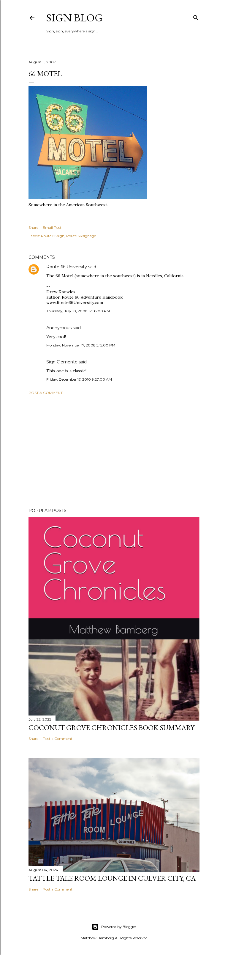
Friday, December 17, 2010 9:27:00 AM (79, 379)
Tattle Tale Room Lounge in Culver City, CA (112, 878)
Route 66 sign (52, 236)
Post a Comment (45, 392)
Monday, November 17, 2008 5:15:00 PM (80, 345)
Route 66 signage (81, 236)
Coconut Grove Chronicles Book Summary (111, 727)
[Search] (196, 16)
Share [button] (33, 227)
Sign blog (74, 18)
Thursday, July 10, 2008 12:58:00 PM (78, 311)
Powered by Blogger (118, 926)
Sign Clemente (61, 362)
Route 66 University (66, 267)
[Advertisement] (114, 451)
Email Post (52, 227)
